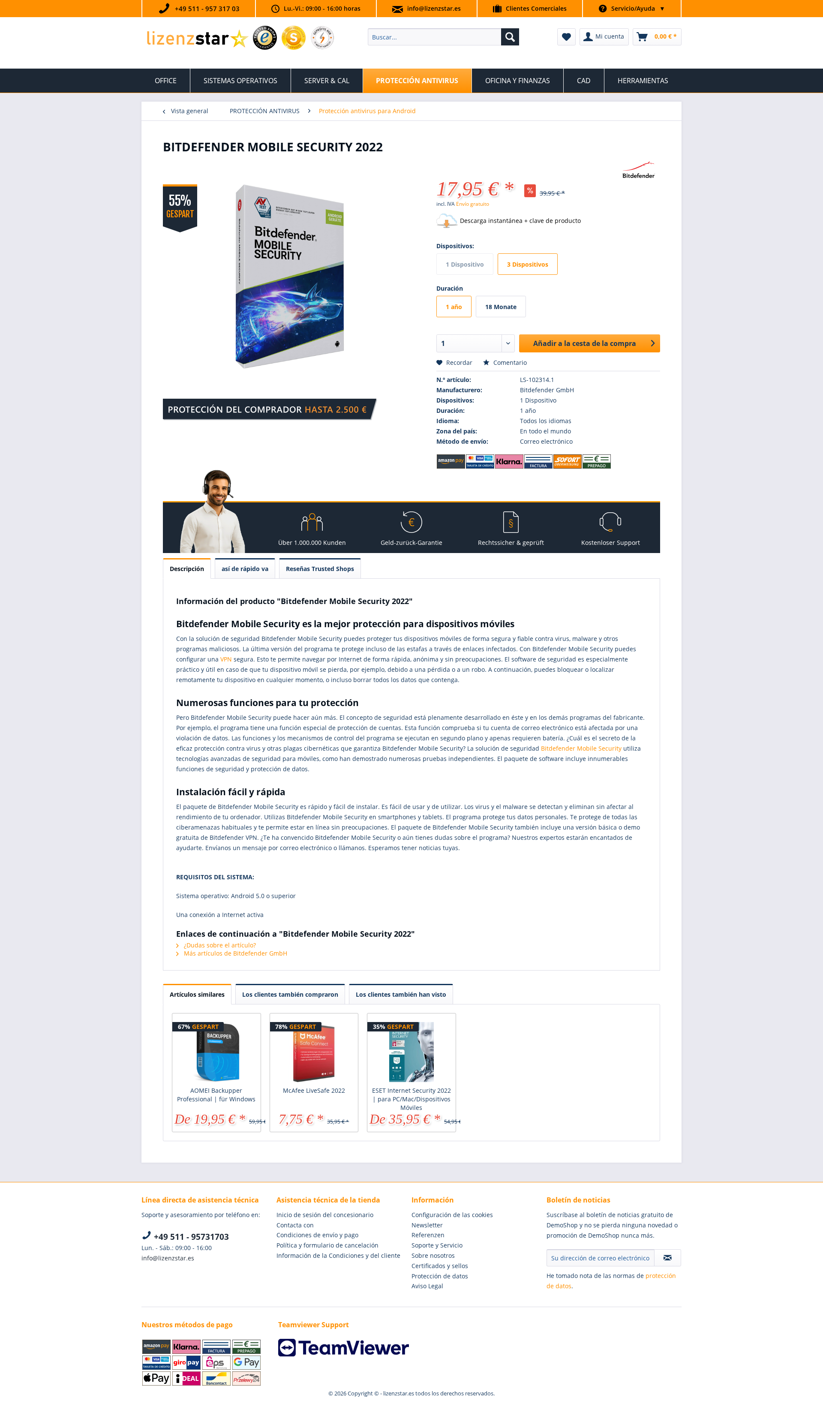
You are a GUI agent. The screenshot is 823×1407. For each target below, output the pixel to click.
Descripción (187, 569)
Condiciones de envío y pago (317, 1235)
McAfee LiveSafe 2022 (314, 1090)
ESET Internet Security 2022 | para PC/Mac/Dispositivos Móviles (411, 1099)
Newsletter (427, 1225)
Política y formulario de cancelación (327, 1245)
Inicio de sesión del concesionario (324, 1215)
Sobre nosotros (433, 1255)
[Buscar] (510, 36)
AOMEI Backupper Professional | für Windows (216, 1094)
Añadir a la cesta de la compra (584, 343)
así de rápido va (245, 569)
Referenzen (428, 1235)
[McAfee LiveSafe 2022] (314, 1052)
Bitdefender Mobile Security (581, 748)
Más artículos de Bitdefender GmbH (234, 953)
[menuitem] (443, 36)
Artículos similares (197, 994)
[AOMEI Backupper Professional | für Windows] (216, 1052)
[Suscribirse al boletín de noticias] (667, 1257)
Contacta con (295, 1225)
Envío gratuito (472, 203)
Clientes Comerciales (536, 8)
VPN (226, 659)
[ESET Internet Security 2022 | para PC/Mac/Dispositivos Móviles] (411, 1052)
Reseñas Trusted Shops (320, 569)
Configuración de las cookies (452, 1215)
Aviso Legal (427, 1286)
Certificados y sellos (440, 1266)
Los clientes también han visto (401, 994)
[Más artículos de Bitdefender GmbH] (638, 170)
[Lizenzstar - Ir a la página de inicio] (197, 39)
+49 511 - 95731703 (190, 1236)
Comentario (509, 362)
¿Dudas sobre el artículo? (219, 945)
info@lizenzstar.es (434, 8)
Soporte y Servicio (437, 1245)
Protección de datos (440, 1276)
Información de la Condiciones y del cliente (338, 1255)
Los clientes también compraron (290, 994)
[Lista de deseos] (566, 36)
